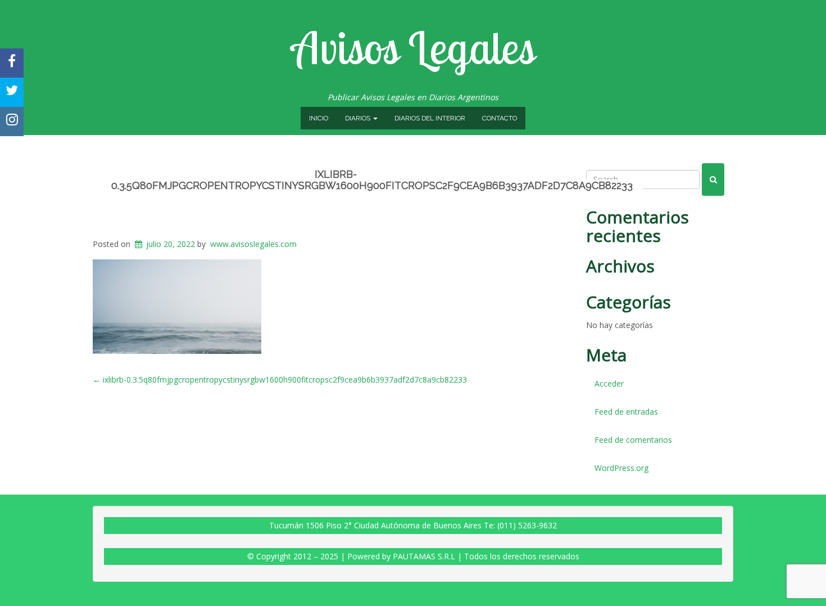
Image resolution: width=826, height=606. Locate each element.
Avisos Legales (413, 47)
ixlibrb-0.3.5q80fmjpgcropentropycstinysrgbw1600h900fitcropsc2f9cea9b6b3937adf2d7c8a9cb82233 (372, 179)
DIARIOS (358, 118)
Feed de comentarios (633, 439)
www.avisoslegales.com (253, 244)
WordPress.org (621, 468)
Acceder (609, 383)
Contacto (499, 118)
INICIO (318, 118)
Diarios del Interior (429, 118)
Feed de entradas (626, 411)
